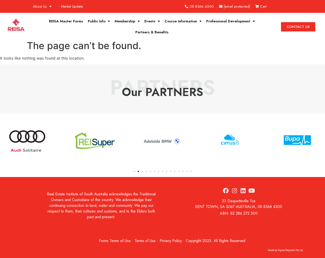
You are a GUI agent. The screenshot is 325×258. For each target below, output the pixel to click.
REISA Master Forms (66, 21)
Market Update (72, 6)
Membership (125, 21)
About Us (40, 6)
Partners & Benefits (151, 32)
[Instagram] (234, 190)
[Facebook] (226, 190)
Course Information (181, 21)
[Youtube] (251, 190)
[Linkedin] (243, 190)
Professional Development (228, 21)
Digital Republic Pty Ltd (290, 250)
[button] (134, 171)
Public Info (96, 21)
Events (149, 21)
